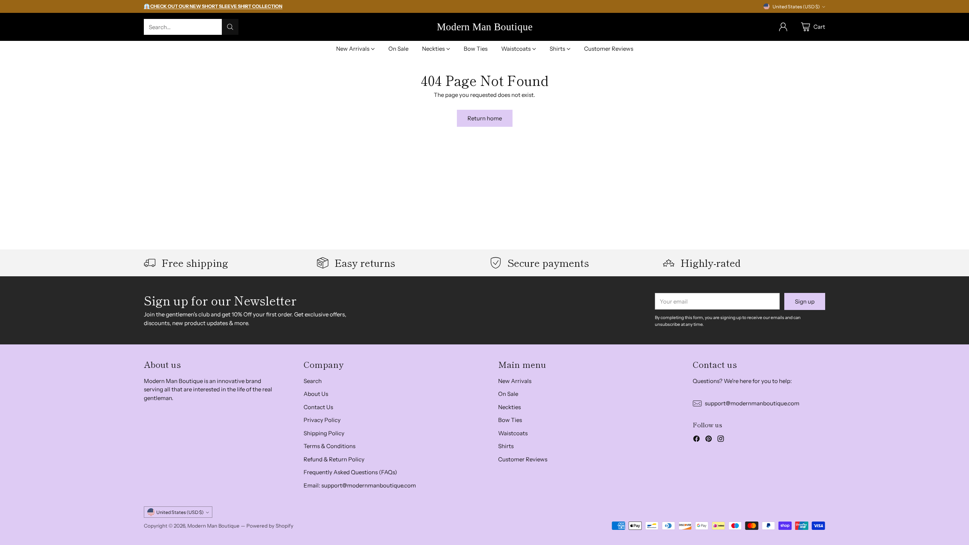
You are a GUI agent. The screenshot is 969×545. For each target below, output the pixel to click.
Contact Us (318, 407)
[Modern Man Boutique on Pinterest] (708, 440)
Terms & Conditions (329, 446)
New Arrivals (514, 381)
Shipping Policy (324, 433)
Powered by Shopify (269, 526)
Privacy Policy (322, 420)
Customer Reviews (522, 459)
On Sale (508, 393)
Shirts (506, 446)
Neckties (509, 407)
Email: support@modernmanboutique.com (360, 485)
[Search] (230, 27)
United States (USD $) (796, 6)
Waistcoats (513, 433)
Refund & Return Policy (334, 459)
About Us (316, 393)
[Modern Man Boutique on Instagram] (720, 440)
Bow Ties (510, 420)
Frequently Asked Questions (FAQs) (350, 472)
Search (313, 381)
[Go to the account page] (783, 27)
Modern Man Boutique (213, 526)
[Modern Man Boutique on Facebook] (696, 440)
